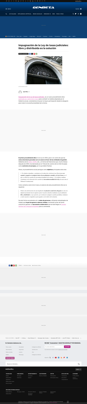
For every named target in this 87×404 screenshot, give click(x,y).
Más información (53, 402)
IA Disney (24, 338)
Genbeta (43, 7)
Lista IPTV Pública (66, 338)
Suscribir (67, 346)
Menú (9, 9)
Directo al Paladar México (43, 392)
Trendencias (64, 375)
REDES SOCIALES (37, 14)
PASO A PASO (59, 14)
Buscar (79, 364)
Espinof (29, 377)
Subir (77, 369)
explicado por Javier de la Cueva (28, 99)
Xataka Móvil (8, 377)
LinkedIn (67, 357)
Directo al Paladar (43, 375)
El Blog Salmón (76, 375)
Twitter (73, 14)
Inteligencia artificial (36, 347)
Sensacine (30, 375)
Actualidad (21, 347)
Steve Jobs (19, 36)
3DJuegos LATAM (21, 391)
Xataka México (9, 391)
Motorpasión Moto (54, 377)
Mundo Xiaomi (9, 383)
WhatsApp (21, 354)
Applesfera (8, 379)
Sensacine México (32, 391)
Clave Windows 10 (32, 338)
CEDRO (34, 162)
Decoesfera (64, 377)
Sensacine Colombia (30, 394)
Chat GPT (17, 338)
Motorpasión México (53, 392)
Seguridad (21, 349)
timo (33, 352)
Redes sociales (9, 352)
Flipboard (76, 14)
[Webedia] (9, 369)
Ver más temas (10, 358)
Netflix (74, 36)
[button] (26, 92)
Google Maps (32, 36)
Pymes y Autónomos (75, 378)
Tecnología (64, 36)
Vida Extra (19, 377)
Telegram (81, 14)
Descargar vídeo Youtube (43, 338)
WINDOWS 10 (47, 14)
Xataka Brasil (8, 393)
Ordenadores (57, 36)
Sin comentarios (24, 53)
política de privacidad (62, 349)
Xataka (7, 375)
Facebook (78, 14)
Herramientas (9, 349)
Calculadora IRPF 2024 (56, 338)
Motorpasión (53, 375)
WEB (53, 14)
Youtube (56, 357)
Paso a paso (8, 347)
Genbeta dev (35, 349)
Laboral (20, 352)
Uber (70, 36)
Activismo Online (37, 265)
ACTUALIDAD (12, 14)
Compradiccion (65, 379)
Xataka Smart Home (10, 381)
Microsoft (39, 36)
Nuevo (77, 9)
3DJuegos (19, 375)
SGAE (30, 162)
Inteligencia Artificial (36, 354)
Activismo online (27, 265)
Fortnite (51, 36)
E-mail (36, 54)
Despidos (25, 36)
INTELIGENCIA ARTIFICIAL (24, 14)
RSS (61, 357)
